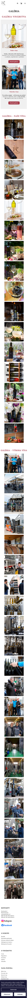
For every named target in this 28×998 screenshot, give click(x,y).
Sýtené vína (4, 977)
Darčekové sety (5, 979)
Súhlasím (20, 994)
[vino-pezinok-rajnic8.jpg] (14, 605)
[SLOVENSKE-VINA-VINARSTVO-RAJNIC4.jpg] (14, 189)
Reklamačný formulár (6, 944)
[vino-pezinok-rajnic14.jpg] (14, 727)
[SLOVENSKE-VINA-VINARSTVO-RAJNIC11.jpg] (14, 331)
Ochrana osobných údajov (7, 940)
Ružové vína (4, 975)
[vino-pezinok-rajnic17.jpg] (14, 787)
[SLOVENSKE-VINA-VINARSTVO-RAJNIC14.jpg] (14, 392)
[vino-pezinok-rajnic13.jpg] (14, 706)
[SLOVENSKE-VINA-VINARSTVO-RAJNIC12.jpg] (14, 352)
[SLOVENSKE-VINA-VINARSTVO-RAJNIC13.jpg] (14, 372)
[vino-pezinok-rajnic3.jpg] (14, 503)
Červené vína (4, 973)
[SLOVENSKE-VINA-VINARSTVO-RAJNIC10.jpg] (14, 311)
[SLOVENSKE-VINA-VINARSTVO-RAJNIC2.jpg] (14, 149)
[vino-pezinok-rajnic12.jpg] (14, 686)
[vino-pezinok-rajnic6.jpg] (14, 564)
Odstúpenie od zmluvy (6, 942)
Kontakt (3, 936)
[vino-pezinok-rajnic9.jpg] (14, 625)
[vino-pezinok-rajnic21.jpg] (14, 868)
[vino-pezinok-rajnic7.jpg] (14, 585)
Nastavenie (13, 989)
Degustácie (4, 955)
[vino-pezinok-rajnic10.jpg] (14, 645)
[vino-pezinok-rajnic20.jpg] (14, 848)
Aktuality (3, 961)
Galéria (3, 959)
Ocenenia (3, 957)
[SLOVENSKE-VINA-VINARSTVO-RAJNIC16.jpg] (14, 433)
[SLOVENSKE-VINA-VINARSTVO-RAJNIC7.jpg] (14, 250)
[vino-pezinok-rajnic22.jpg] (14, 889)
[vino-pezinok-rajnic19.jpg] (14, 828)
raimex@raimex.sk (5, 914)
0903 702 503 (4, 915)
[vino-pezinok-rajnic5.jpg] (14, 544)
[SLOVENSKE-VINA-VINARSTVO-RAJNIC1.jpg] (14, 129)
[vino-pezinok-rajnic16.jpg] (14, 767)
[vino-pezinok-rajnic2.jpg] (14, 483)
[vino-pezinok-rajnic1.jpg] (14, 463)
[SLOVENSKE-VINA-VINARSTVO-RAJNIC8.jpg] (14, 271)
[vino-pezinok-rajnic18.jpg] (14, 808)
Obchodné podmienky (6, 938)
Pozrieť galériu (14, 61)
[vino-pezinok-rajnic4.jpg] (14, 524)
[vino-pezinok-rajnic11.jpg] (14, 666)
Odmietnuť (7, 994)
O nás (2, 954)
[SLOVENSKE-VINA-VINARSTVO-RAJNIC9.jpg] (14, 291)
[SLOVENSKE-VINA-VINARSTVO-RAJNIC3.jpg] (14, 169)
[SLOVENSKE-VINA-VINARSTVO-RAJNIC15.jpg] (14, 412)
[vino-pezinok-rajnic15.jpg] (14, 747)
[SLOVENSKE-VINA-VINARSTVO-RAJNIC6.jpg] (14, 230)
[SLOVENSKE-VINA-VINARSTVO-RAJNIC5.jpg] (14, 210)
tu (24, 986)
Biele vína (3, 971)
